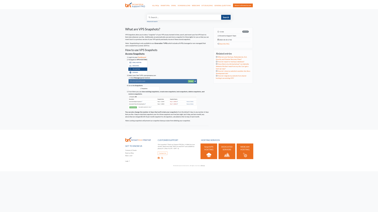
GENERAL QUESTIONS (222, 5)
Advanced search (152, 21)
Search (226, 17)
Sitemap (203, 165)
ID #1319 (245, 31)
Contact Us (162, 153)
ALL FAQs (155, 5)
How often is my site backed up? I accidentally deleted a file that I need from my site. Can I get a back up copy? (232, 66)
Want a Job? (128, 155)
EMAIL (173, 5)
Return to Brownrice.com (243, 5)
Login (127, 161)
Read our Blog (129, 153)
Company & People (131, 150)
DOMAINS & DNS (184, 5)
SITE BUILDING (207, 5)
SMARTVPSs (165, 5)
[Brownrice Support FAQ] (135, 5)
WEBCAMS (196, 5)
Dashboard (142, 57)
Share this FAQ (224, 44)
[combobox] (189, 17)
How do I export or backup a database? (231, 62)
